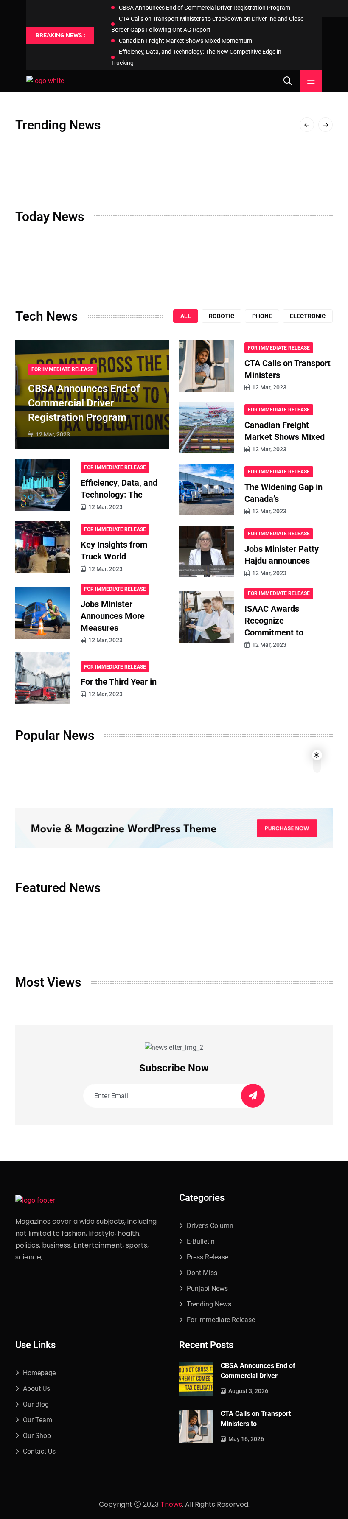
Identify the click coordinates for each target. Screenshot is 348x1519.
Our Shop (37, 1436)
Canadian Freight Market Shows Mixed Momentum (185, 40)
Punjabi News (207, 1288)
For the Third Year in (119, 682)
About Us (36, 1389)
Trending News (209, 1304)
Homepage (39, 1373)
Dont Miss (202, 1273)
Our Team (37, 1420)
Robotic (221, 316)
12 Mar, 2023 (53, 434)
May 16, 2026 (246, 1438)
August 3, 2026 (248, 1391)
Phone (262, 316)
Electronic (308, 316)
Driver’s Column (210, 1226)
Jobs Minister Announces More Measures (113, 616)
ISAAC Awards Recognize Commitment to (273, 621)
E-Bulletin (201, 1241)
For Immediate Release (62, 369)
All (185, 316)
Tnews (171, 1504)
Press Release (207, 1257)
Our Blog (36, 1404)
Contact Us (39, 1451)
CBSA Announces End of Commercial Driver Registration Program (204, 7)
